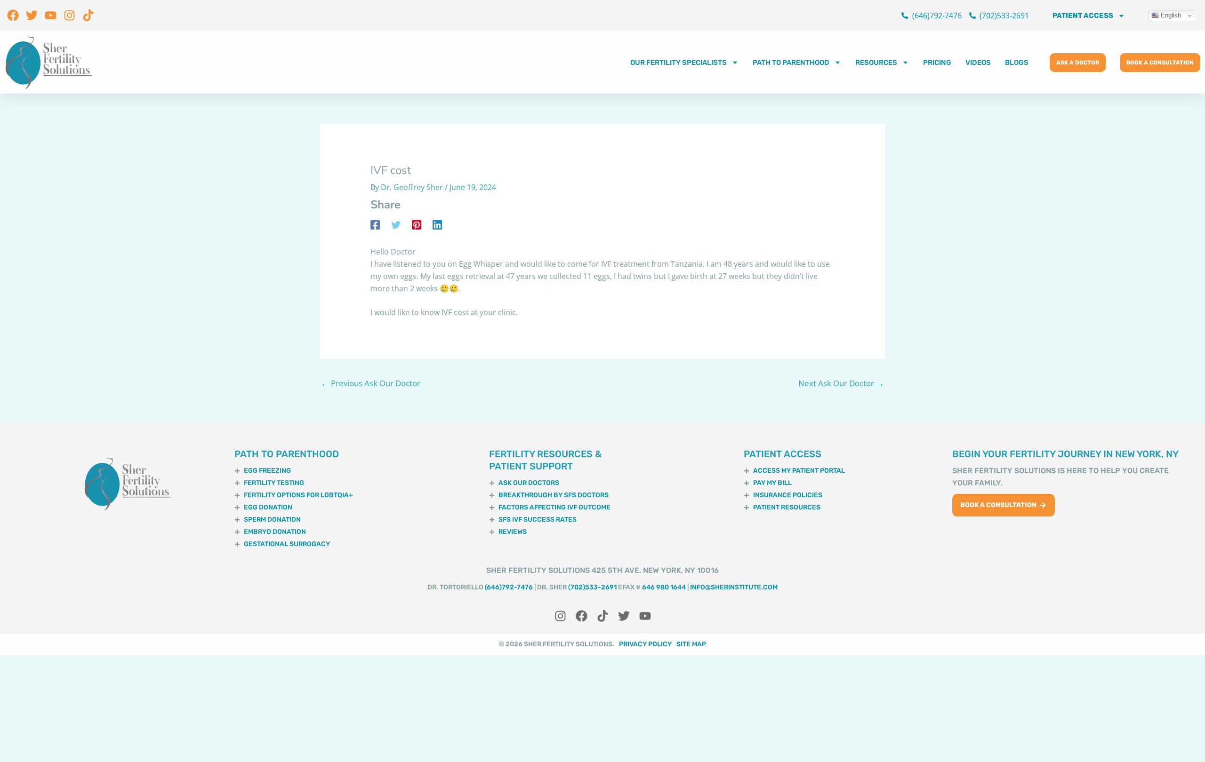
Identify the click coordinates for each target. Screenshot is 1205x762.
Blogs (1016, 62)
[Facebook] (375, 224)
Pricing (937, 62)
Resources (876, 62)
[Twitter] (396, 224)
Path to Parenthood (791, 62)
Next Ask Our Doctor (841, 383)
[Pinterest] (416, 224)
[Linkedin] (437, 224)
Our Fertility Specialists (678, 62)
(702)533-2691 (592, 587)
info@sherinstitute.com (734, 587)
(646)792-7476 (509, 587)
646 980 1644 (664, 587)
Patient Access (1082, 15)
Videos (978, 62)
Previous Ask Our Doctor (370, 383)
